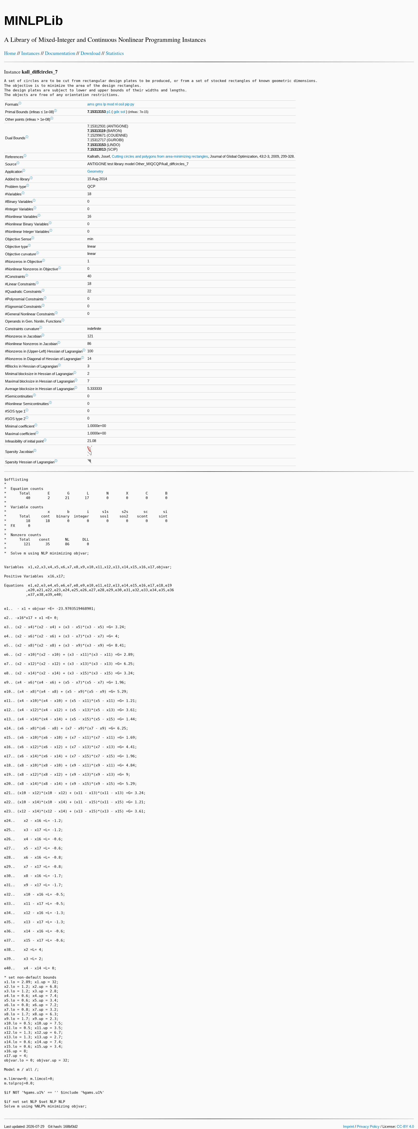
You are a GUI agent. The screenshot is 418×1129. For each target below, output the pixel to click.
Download (90, 53)
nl (116, 104)
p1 (109, 112)
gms (98, 104)
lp (104, 104)
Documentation (60, 53)
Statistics (115, 53)
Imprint (348, 1127)
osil (121, 104)
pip (127, 104)
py (132, 104)
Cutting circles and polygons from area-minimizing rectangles (160, 156)
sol (122, 112)
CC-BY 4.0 (405, 1127)
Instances (30, 53)
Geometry (95, 171)
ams (90, 104)
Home (10, 53)
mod (110, 104)
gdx (116, 112)
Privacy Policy (368, 1127)
